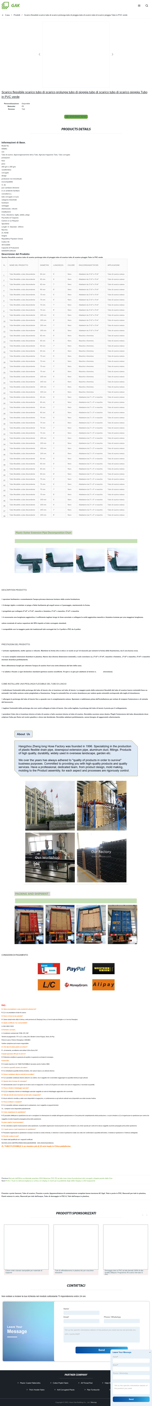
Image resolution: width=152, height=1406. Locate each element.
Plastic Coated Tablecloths (30, 1383)
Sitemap (93, 1402)
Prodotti (17, 15)
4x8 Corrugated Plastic (66, 1390)
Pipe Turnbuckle (93, 1390)
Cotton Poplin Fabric (61, 1383)
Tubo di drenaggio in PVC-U (55, 1196)
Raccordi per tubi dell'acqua (31, 1196)
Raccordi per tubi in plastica (134, 1193)
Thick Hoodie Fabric (37, 1390)
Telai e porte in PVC (114, 1193)
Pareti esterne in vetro (10, 1196)
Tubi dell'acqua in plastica (78, 1196)
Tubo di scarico (28, 1193)
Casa (7, 15)
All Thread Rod (86, 1383)
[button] (139, 6)
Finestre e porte (42, 1193)
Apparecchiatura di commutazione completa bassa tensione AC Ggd (77, 1193)
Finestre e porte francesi (11, 1193)
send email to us (77, 117)
